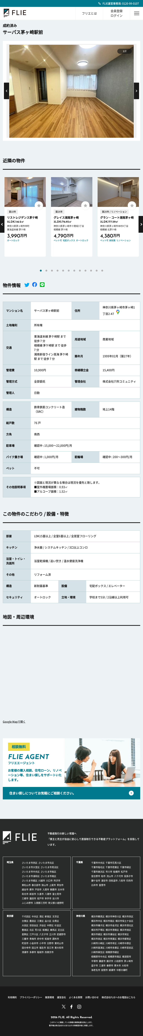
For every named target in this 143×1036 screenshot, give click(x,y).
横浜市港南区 (112, 930)
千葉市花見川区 (113, 863)
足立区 (61, 930)
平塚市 (94, 961)
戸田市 (38, 889)
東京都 (10, 916)
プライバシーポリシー (31, 997)
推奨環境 (49, 997)
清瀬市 (25, 952)
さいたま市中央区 (31, 872)
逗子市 (94, 965)
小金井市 (33, 943)
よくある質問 (75, 997)
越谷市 (25, 889)
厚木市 (117, 965)
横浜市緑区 (96, 934)
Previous (6, 91)
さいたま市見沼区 (49, 867)
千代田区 (26, 916)
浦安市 (104, 881)
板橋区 (45, 930)
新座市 (32, 894)
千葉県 (79, 862)
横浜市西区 (127, 916)
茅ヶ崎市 (128, 961)
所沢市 (57, 881)
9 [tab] (85, 271)
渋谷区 (42, 925)
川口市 (49, 881)
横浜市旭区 (125, 930)
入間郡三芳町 (40, 903)
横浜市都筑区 (124, 939)
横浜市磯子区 (98, 925)
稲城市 (40, 952)
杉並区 (58, 925)
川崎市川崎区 (98, 943)
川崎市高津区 (98, 948)
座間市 (104, 970)
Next (136, 91)
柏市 (103, 876)
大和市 (125, 965)
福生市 (42, 948)
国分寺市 (26, 948)
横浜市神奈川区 (113, 916)
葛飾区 (25, 934)
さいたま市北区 (46, 863)
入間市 (45, 889)
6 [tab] (69, 271)
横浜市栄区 (123, 934)
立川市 (52, 934)
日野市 (50, 943)
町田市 (25, 943)
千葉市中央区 (98, 863)
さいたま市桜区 (48, 872)
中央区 (35, 916)
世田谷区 (33, 925)
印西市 (129, 881)
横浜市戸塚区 (98, 930)
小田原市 (118, 961)
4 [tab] (57, 271)
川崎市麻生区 (98, 952)
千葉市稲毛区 (98, 867)
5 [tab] (63, 271)
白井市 (94, 885)
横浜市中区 (96, 921)
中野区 (50, 925)
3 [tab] (52, 271)
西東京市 (49, 952)
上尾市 (52, 885)
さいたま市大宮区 (31, 867)
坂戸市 (40, 898)
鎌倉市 (102, 961)
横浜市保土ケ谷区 (124, 921)
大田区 (25, 925)
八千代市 (118, 876)
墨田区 (32, 921)
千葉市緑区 (125, 867)
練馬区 (53, 930)
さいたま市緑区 (29, 881)
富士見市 (56, 894)
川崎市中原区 (124, 943)
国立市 (35, 948)
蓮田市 (32, 898)
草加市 (60, 885)
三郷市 (25, 898)
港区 (41, 916)
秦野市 (110, 965)
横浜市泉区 (96, 939)
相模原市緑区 (112, 952)
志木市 (61, 889)
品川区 (48, 921)
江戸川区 (33, 934)
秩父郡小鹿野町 (56, 903)
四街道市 (113, 881)
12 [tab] (102, 271)
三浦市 (102, 965)
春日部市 (36, 885)
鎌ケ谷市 (95, 881)
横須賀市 (126, 957)
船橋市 (116, 872)
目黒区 (55, 921)
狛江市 (50, 948)
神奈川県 (80, 916)
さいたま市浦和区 (31, 876)
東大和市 (59, 948)
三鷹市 (25, 939)
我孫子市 (128, 876)
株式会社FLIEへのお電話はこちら (118, 997)
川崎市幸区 (111, 943)
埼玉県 (10, 862)
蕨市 (31, 889)
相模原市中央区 (99, 957)
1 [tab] (41, 271)
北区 (31, 930)
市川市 (109, 872)
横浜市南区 (109, 921)
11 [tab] (97, 271)
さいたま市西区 (29, 863)
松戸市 (124, 872)
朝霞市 (53, 889)
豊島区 (25, 930)
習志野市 (95, 876)
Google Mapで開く (14, 721)
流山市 (110, 876)
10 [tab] (91, 271)
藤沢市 (110, 961)
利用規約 (12, 997)
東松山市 (26, 885)
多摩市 (32, 952)
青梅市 (32, 939)
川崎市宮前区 (126, 948)
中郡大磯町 (122, 970)
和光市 (25, 894)
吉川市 (55, 898)
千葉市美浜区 (98, 872)
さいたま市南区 (48, 876)
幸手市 (48, 898)
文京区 (55, 916)
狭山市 (45, 885)
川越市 (41, 881)
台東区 (25, 921)
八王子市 (43, 934)
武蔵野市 (61, 934)
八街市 (122, 881)
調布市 (55, 939)
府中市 (40, 939)
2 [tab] (46, 271)
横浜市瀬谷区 (110, 934)
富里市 (102, 885)
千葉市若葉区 (112, 867)
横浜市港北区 (126, 925)
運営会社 (61, 997)
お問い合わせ (92, 997)
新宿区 (48, 916)
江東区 (40, 921)
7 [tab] (74, 271)
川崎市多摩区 (112, 948)
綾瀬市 (112, 970)
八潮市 (48, 894)
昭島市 (48, 939)
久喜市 (40, 894)
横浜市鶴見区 (98, 916)
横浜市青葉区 (110, 939)
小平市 (42, 943)
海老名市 (95, 970)
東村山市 (59, 943)
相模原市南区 (114, 957)
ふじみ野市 (27, 903)
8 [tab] (80, 271)
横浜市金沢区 (112, 925)
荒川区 (38, 930)
